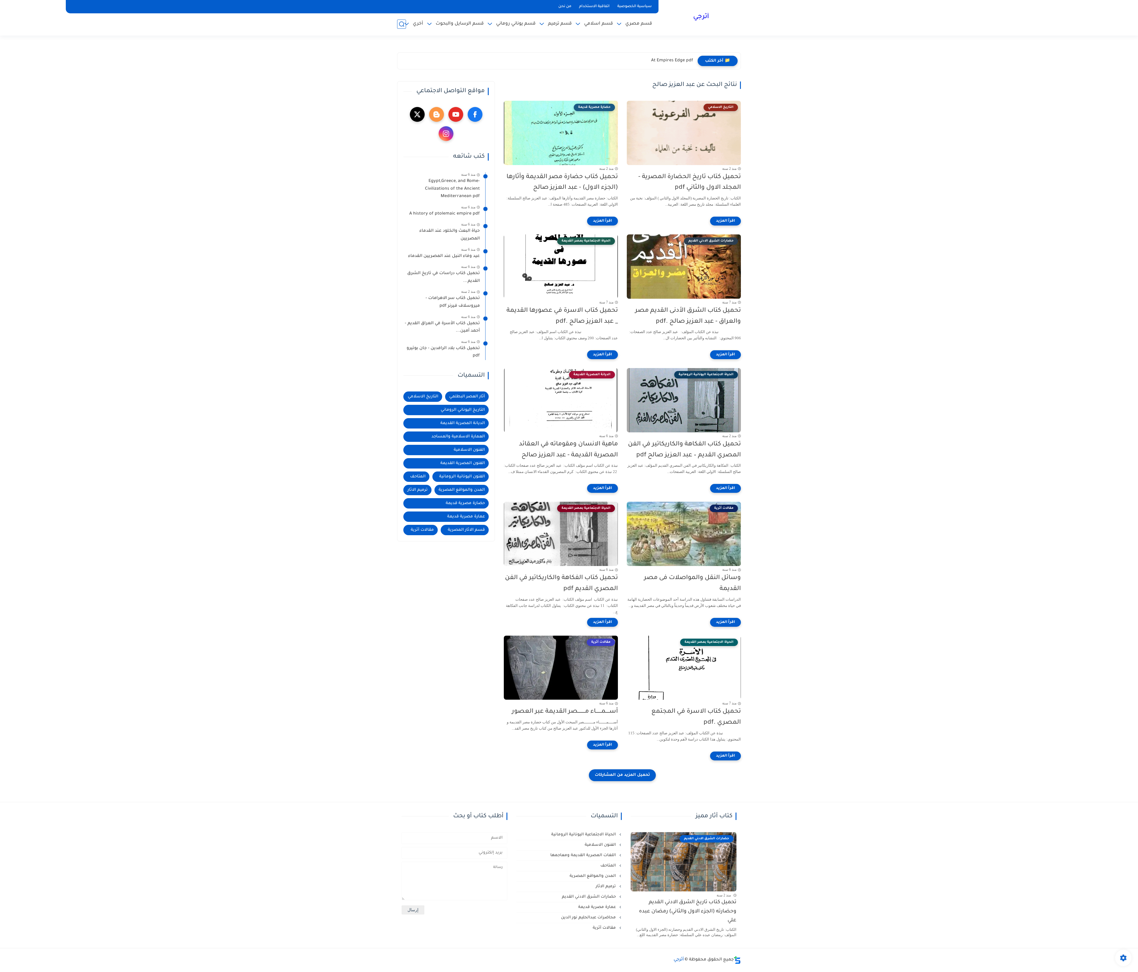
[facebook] (475, 114)
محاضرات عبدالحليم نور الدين (589, 917)
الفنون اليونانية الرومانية (462, 476)
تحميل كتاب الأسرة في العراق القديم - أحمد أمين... (442, 327)
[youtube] (455, 114)
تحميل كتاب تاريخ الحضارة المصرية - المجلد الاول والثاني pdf (689, 182)
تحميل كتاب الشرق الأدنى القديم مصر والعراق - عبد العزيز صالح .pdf (688, 316)
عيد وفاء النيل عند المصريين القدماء (444, 256)
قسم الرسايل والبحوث (460, 23)
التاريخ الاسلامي (423, 396)
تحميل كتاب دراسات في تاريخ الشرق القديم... (443, 277)
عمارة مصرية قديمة (466, 516)
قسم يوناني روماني (516, 23)
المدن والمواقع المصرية (462, 490)
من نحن (564, 6)
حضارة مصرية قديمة (465, 503)
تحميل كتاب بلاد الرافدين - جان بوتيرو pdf (443, 352)
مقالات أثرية (422, 530)
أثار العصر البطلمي (467, 396)
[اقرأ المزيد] (725, 221)
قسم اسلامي (598, 23)
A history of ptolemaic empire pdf (444, 214)
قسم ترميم (560, 23)
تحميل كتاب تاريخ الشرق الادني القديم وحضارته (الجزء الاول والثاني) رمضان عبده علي (687, 911)
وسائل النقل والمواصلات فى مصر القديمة (692, 583)
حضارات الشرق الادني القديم (589, 897)
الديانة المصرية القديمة (462, 423)
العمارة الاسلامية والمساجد (458, 436)
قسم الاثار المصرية (466, 530)
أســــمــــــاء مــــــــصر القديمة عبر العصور (565, 711)
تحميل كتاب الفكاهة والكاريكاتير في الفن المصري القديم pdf (561, 583)
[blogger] (436, 114)
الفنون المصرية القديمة (462, 463)
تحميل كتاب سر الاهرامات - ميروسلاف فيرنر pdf (453, 302)
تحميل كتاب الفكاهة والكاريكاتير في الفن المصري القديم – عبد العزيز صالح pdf (684, 450)
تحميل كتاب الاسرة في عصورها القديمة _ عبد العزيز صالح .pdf (562, 316)
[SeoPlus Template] (737, 960)
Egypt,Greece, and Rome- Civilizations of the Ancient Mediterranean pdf (452, 189)
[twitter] (417, 114)
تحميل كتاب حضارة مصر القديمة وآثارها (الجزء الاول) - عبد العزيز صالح (562, 182)
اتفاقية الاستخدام (594, 6)
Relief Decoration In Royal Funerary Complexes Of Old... (635, 60)
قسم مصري (638, 23)
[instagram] (446, 133)
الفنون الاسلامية (469, 450)
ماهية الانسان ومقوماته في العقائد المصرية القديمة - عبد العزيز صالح (568, 450)
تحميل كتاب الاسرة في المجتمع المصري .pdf (696, 717)
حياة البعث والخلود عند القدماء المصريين (449, 235)
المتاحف (418, 476)
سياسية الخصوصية (634, 6)
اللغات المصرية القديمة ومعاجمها (583, 855)
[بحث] (401, 24)
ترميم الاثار (417, 490)
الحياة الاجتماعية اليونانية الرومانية (584, 834)
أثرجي (701, 17)
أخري (418, 23)
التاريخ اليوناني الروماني (463, 410)
